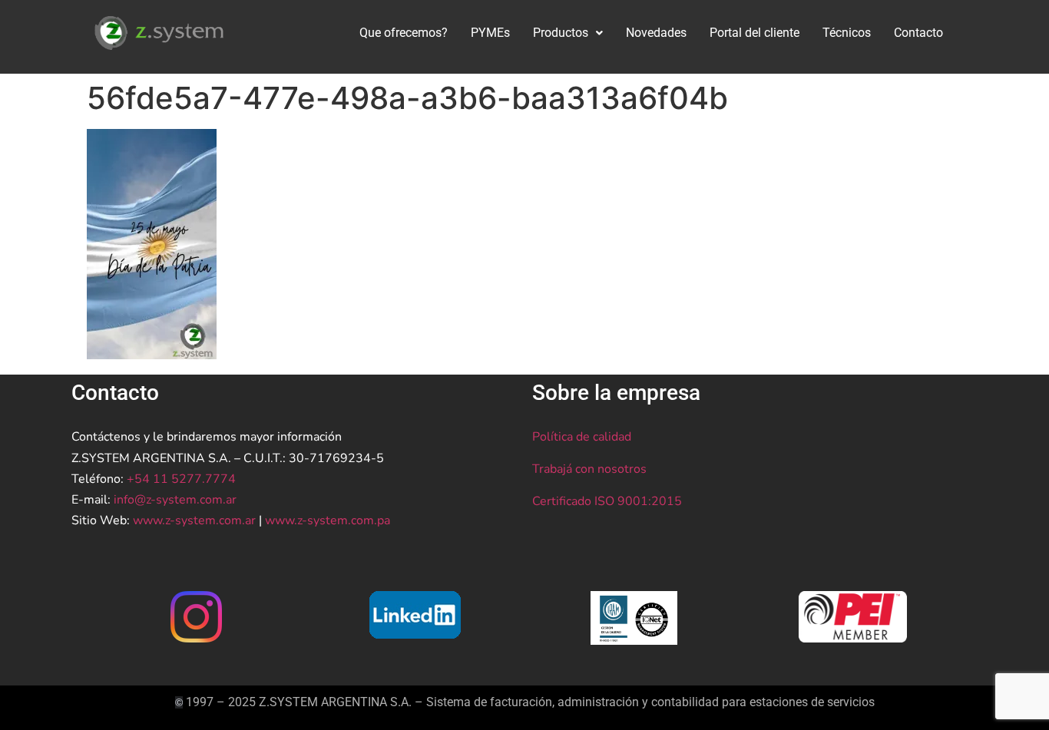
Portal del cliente (754, 32)
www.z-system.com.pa (327, 520)
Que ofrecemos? (403, 32)
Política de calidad (581, 436)
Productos (560, 32)
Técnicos (846, 32)
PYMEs (490, 32)
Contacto (918, 32)
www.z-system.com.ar (194, 520)
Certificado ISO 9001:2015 (607, 501)
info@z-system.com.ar (175, 499)
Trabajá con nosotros (589, 469)
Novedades (656, 32)
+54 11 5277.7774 (181, 479)
